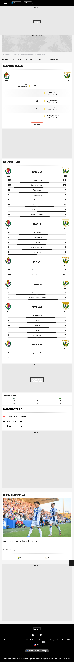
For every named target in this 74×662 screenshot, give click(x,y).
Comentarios (53, 59)
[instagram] (37, 635)
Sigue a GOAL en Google (38, 651)
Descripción (6, 59)
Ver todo (37, 124)
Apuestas (37, 642)
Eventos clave (18, 59)
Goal (13, 658)
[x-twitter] (41, 635)
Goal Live (30, 642)
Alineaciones (30, 59)
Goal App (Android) (55, 640)
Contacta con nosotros (10, 640)
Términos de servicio (23, 640)
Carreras (46, 640)
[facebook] (32, 635)
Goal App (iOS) (66, 640)
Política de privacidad (36, 640)
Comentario (42, 59)
